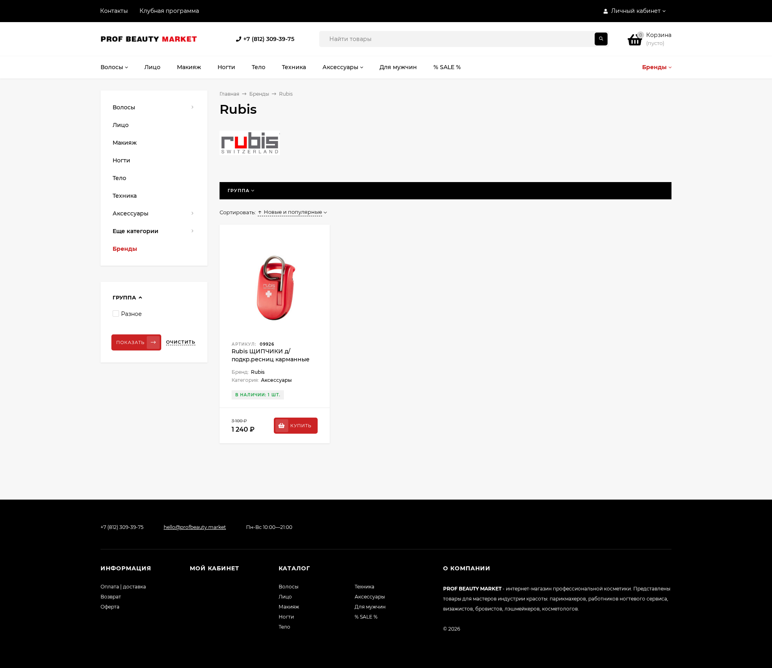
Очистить (180, 342)
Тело (284, 627)
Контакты (114, 10)
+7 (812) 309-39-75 (268, 39)
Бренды (259, 94)
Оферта (110, 607)
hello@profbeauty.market (195, 527)
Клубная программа (169, 10)
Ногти (286, 617)
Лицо (285, 597)
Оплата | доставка (123, 587)
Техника (364, 587)
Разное (131, 314)
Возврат (111, 597)
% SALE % (366, 617)
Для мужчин (370, 607)
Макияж (289, 607)
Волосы (288, 587)
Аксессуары (370, 597)
